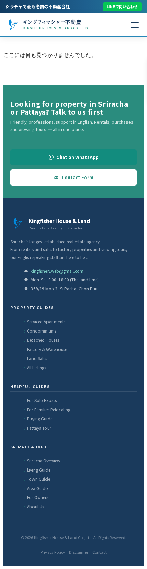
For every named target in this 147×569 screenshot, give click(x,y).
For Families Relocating (48, 409)
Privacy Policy (53, 552)
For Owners (37, 497)
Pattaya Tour (39, 428)
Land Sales (37, 358)
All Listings (36, 367)
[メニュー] (135, 25)
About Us (35, 506)
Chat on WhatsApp (77, 157)
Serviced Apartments (46, 321)
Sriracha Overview (44, 460)
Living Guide (38, 470)
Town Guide (38, 479)
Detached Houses (43, 340)
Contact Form (77, 177)
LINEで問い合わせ (122, 6)
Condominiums (41, 331)
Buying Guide (39, 418)
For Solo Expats (42, 400)
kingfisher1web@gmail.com (57, 271)
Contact (99, 552)
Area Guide (37, 488)
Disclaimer (78, 552)
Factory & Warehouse (47, 349)
